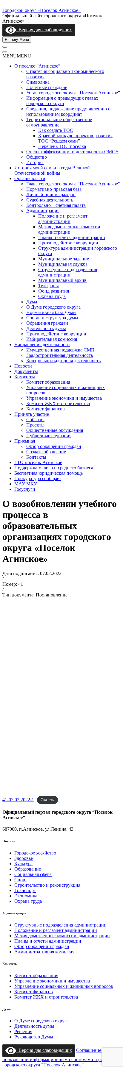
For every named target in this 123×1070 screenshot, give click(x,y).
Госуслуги (24, 489)
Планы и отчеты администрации (71, 237)
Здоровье (23, 858)
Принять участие (31, 414)
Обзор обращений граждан (53, 446)
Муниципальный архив (62, 280)
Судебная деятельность (49, 199)
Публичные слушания (48, 435)
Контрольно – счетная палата (56, 205)
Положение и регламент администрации (62, 218)
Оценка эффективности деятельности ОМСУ (72, 151)
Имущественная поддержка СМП (60, 349)
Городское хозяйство (35, 852)
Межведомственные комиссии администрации (69, 229)
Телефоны (48, 285)
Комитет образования (48, 382)
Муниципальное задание (63, 258)
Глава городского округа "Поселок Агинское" (73, 183)
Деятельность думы (46, 328)
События (35, 419)
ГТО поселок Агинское (38, 462)
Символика (38, 82)
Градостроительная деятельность (59, 355)
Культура (23, 863)
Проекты (35, 424)
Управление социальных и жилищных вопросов (63, 986)
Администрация (42, 210)
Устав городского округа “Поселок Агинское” (73, 92)
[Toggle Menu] (4, 47)
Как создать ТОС (55, 130)
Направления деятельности (42, 344)
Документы (26, 371)
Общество (36, 157)
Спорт (20, 879)
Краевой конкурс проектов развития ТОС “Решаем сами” (75, 138)
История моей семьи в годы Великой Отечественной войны (52, 170)
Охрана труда (52, 296)
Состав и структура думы (52, 317)
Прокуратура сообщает (37, 478)
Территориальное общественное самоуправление (59, 122)
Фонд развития (53, 290)
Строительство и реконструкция (47, 885)
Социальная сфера (33, 874)
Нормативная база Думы (51, 312)
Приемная (24, 440)
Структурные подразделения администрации (67, 272)
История (35, 162)
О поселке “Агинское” (37, 65)
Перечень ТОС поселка (62, 146)
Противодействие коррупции (68, 242)
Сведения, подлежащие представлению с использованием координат (68, 111)
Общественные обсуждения (54, 430)
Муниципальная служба (62, 264)
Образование (27, 868)
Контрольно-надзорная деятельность (63, 360)
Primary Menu (17, 39)
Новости (23, 365)
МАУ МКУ (25, 483)
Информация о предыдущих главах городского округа (62, 101)
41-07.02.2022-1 (18, 799)
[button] (16, 55)
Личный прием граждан (51, 194)
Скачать (47, 800)
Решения (23, 1031)
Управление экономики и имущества (64, 398)
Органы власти (29, 178)
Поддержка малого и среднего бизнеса (53, 467)
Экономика (25, 895)
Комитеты (24, 376)
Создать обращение (46, 451)
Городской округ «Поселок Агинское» (41, 10)
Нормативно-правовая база (54, 189)
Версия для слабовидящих (44, 29)
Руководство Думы (33, 1036)
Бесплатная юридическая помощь (48, 473)
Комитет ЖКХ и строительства (58, 403)
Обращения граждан (47, 323)
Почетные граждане (46, 87)
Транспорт (25, 890)
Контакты (36, 457)
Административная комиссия (44, 951)
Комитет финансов (45, 408)
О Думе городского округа (53, 307)
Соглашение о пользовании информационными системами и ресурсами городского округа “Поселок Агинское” (60, 1057)
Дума (31, 301)
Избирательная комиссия (51, 339)
